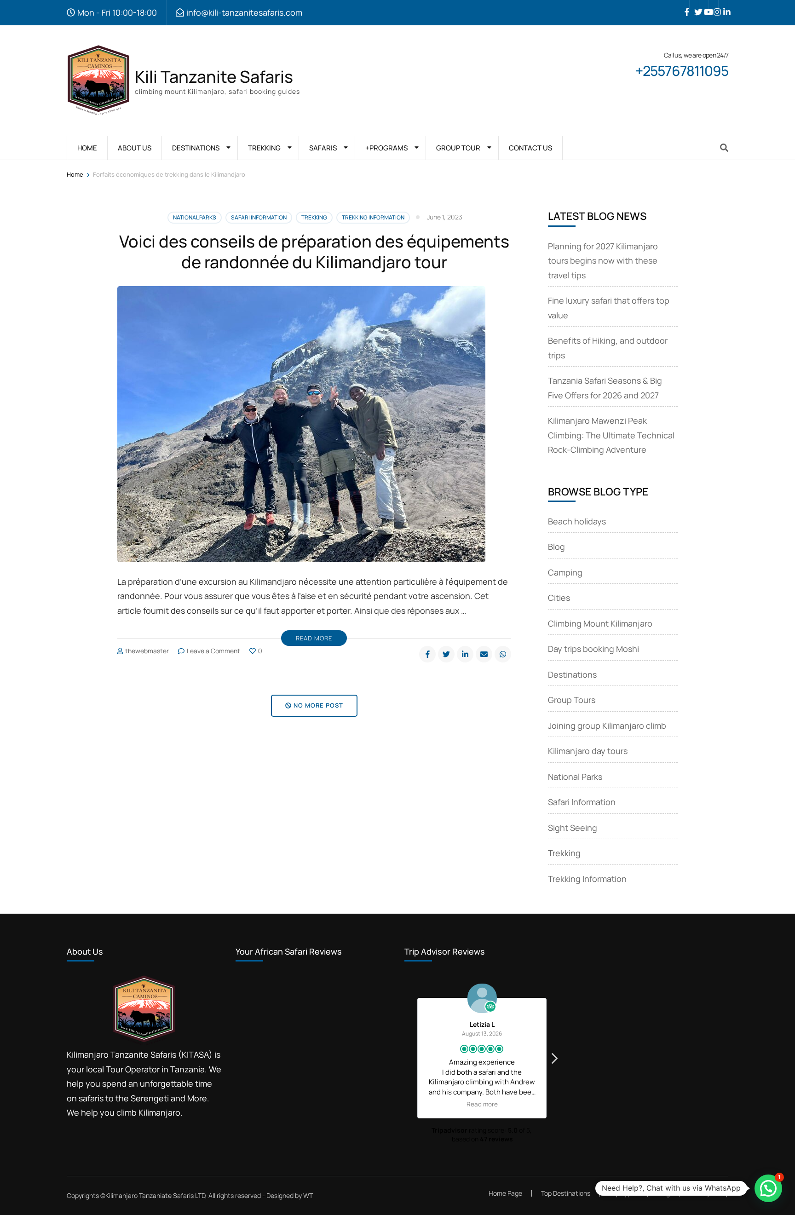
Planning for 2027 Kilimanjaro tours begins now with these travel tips (603, 261)
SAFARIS (323, 148)
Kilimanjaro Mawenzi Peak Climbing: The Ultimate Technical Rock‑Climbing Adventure (611, 435)
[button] (554, 1061)
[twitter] (694, 5)
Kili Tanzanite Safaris (214, 76)
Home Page (505, 1193)
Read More (314, 638)
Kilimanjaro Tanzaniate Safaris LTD (155, 1195)
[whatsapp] (503, 654)
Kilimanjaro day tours (588, 750)
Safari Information (259, 217)
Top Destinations (565, 1193)
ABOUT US (134, 148)
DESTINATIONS (195, 148)
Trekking (314, 217)
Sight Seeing (572, 827)
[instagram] (713, 5)
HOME (87, 148)
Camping (565, 572)
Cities (559, 597)
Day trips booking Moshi (593, 648)
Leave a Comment (213, 650)
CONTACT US (530, 148)
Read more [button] (482, 1104)
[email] (484, 654)
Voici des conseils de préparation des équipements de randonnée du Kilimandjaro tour (314, 251)
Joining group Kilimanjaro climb (607, 725)
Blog (556, 546)
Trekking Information (373, 217)
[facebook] (684, 5)
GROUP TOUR (458, 148)
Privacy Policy (708, 1193)
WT (308, 1195)
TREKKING (264, 148)
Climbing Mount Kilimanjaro (600, 623)
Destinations (572, 674)
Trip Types (623, 1193)
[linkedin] (723, 5)
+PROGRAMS (386, 148)
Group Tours (571, 699)
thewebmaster (147, 650)
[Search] (724, 147)
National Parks (194, 217)
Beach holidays (577, 521)
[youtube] (704, 5)
